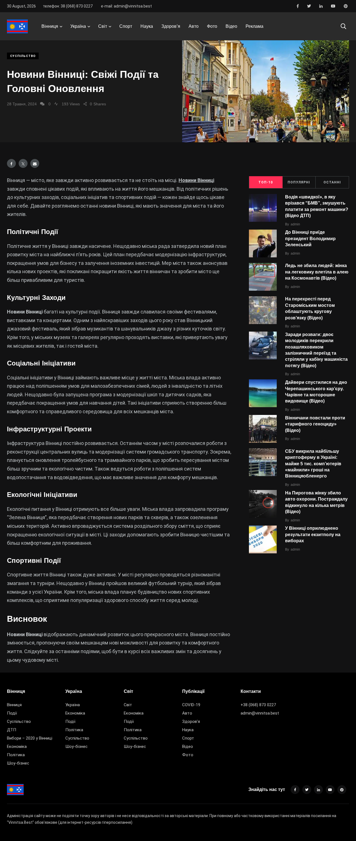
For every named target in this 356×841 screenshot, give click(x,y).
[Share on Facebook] (11, 163)
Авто (194, 26)
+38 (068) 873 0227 (258, 704)
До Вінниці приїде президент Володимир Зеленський (310, 238)
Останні (332, 182)
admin (295, 224)
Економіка (17, 746)
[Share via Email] (34, 163)
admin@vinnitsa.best (260, 713)
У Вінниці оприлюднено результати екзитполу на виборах (312, 534)
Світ (102, 26)
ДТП (11, 729)
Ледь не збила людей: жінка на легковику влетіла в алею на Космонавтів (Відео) (316, 271)
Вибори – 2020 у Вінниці (29, 738)
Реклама (254, 26)
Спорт (125, 26)
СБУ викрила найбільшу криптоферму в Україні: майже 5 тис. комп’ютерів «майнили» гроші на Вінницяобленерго (313, 464)
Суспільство (23, 56)
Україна (78, 26)
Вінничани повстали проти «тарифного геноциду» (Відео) (315, 424)
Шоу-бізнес (18, 763)
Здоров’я (170, 26)
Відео (231, 26)
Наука (146, 26)
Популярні (299, 182)
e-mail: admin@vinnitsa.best (126, 6)
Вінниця (49, 26)
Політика (16, 754)
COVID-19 (191, 704)
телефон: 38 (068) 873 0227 (68, 6)
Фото (212, 26)
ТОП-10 (265, 182)
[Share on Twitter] (23, 163)
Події (12, 713)
